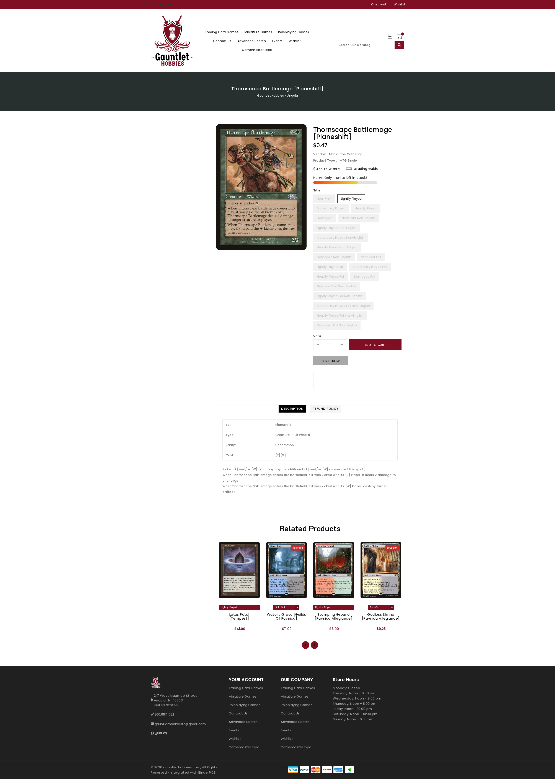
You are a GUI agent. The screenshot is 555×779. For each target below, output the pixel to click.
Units (317, 335)
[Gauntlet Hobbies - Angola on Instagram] (153, 4)
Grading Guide (366, 169)
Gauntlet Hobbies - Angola (277, 95)
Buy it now (331, 361)
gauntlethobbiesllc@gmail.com (180, 724)
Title (317, 190)
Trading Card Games (246, 688)
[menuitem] (221, 32)
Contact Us (238, 713)
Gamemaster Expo (244, 747)
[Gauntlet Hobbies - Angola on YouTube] (161, 4)
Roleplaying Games (244, 705)
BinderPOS (207, 772)
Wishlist (399, 4)
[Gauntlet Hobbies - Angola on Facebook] (144, 4)
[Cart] (400, 36)
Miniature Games (243, 696)
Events (234, 730)
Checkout (378, 4)
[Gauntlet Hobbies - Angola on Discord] (169, 4)
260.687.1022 (164, 714)
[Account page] (390, 36)
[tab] (292, 409)
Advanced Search (243, 721)
